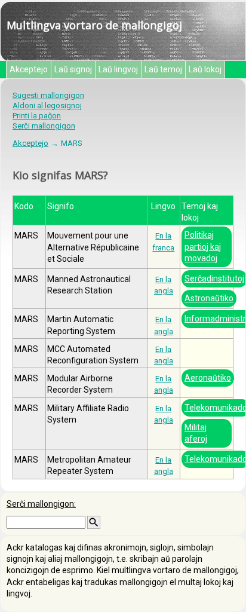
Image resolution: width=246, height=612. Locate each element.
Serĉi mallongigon (44, 125)
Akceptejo (29, 69)
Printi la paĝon (37, 115)
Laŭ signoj (73, 69)
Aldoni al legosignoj (47, 105)
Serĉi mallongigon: (41, 504)
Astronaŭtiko (208, 298)
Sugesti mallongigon (48, 95)
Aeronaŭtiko (207, 377)
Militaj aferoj (195, 433)
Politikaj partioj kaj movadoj (202, 246)
